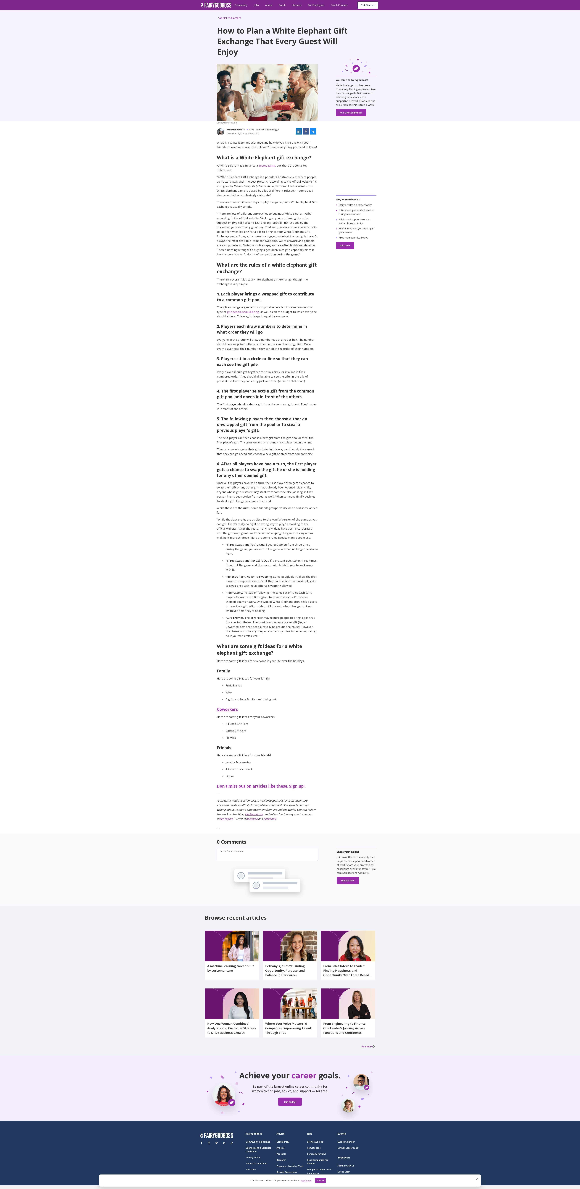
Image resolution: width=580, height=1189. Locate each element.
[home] (216, 5)
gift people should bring (243, 312)
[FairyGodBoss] (216, 1136)
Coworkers (227, 709)
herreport (252, 819)
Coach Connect (339, 5)
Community (241, 5)
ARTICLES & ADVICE (230, 18)
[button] (299, 131)
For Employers (316, 5)
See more (367, 1046)
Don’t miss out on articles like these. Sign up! (261, 786)
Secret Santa (267, 165)
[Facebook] (201, 1143)
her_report (226, 819)
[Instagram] (209, 1143)
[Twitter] (217, 1143)
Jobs (256, 5)
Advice (268, 5)
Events (282, 5)
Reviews (297, 5)
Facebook (270, 819)
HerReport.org (254, 814)
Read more (306, 1180)
